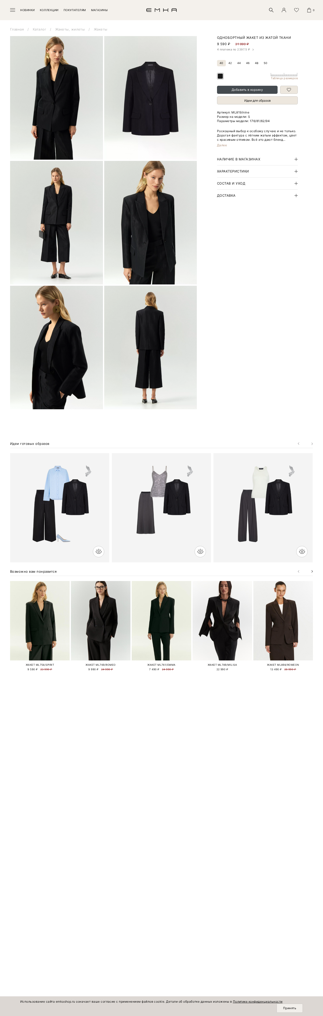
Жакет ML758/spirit (40, 664)
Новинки (27, 10)
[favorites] (296, 10)
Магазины (99, 10)
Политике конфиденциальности (258, 1001)
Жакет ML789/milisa (222, 664)
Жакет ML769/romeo (101, 664)
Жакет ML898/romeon (283, 664)
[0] (309, 10)
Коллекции (49, 10)
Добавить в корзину (247, 90)
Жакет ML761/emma (161, 664)
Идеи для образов (257, 100)
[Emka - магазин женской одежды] (161, 10)
